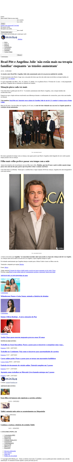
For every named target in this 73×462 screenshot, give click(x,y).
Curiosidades (8, 47)
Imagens (6, 45)
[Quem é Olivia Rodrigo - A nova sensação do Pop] (10, 311)
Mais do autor (23, 275)
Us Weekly (12, 78)
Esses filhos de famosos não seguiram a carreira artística (21, 398)
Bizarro (3, 415)
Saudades (7, 50)
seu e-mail (20, 30)
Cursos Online (8, 52)
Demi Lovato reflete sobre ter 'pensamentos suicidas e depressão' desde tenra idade (32, 272)
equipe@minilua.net (11, 382)
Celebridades (4, 293)
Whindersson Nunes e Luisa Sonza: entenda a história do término (24, 296)
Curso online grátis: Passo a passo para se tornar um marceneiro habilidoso (28, 358)
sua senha (20, 22)
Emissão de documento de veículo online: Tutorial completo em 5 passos (27, 365)
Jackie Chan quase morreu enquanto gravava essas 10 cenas (23, 337)
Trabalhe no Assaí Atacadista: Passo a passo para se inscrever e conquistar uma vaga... (32, 345)
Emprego (3, 348)
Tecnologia (7, 48)
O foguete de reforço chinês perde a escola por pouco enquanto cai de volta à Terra (32, 270)
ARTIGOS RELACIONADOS (10, 275)
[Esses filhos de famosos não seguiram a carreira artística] (5, 394)
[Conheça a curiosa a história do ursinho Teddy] (5, 421)
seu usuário (20, 20)
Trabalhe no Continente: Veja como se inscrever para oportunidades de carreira (30, 351)
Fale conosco (8, 452)
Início (5, 42)
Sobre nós (7, 454)
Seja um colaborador (10, 451)
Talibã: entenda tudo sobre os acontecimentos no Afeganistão (23, 411)
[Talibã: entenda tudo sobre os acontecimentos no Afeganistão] (5, 408)
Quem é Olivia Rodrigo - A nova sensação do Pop (19, 317)
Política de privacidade (10, 456)
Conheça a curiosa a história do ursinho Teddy (18, 425)
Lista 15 (6, 44)
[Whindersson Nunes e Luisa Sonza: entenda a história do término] (10, 291)
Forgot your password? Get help (10, 25)
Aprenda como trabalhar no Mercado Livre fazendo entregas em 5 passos (27, 372)
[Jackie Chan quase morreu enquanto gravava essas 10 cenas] (10, 332)
